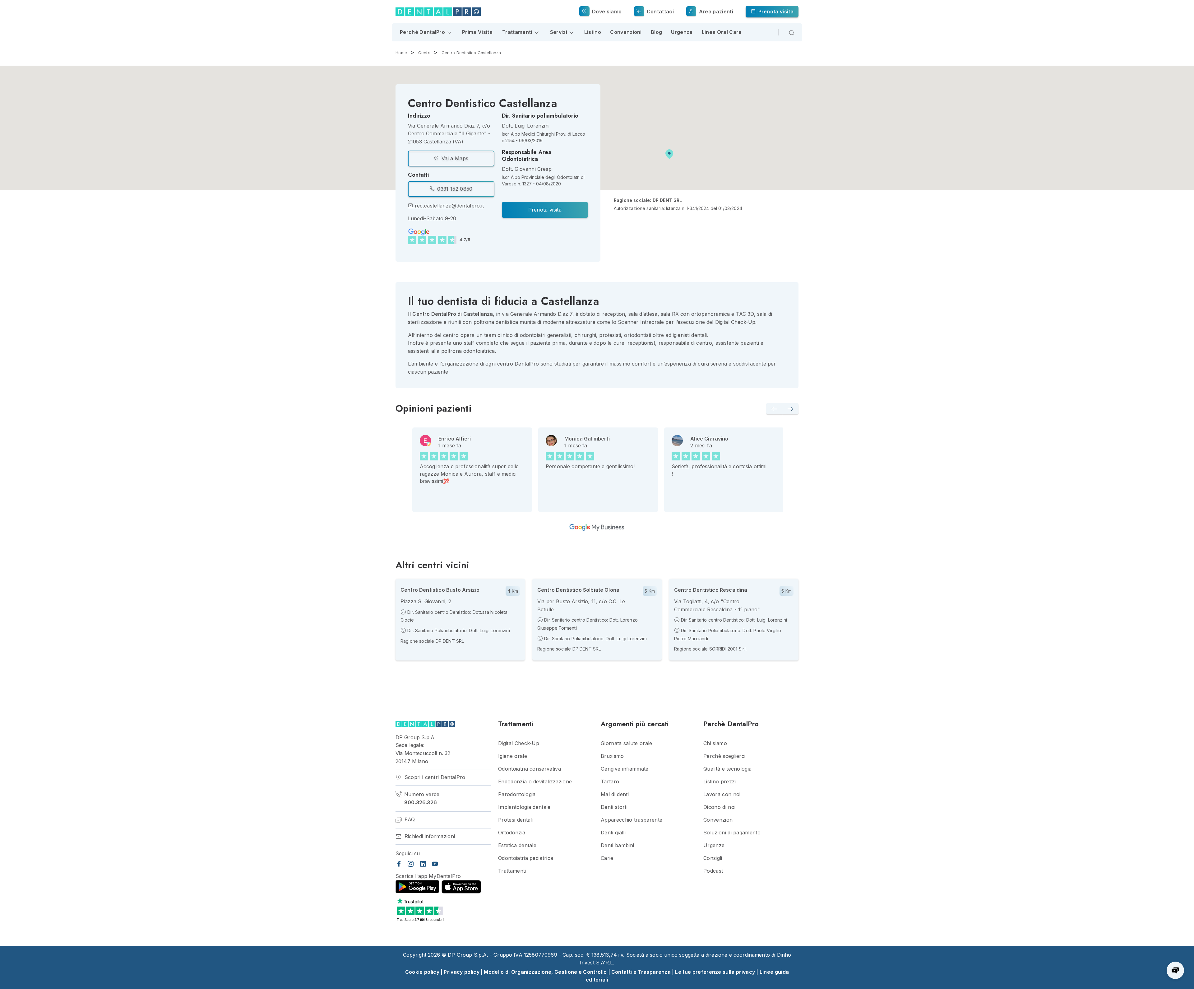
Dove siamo (606, 11)
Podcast (713, 871)
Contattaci (660, 11)
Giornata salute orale (626, 743)
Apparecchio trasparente (631, 820)
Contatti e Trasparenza (641, 972)
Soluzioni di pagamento (732, 833)
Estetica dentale (517, 845)
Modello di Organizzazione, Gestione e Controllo (545, 972)
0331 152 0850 (454, 189)
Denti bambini (617, 845)
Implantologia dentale (524, 807)
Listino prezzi (719, 782)
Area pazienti (715, 11)
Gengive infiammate (625, 769)
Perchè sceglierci (724, 756)
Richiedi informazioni (429, 836)
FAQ (409, 820)
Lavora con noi (721, 794)
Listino (592, 32)
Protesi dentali (515, 820)
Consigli (712, 858)
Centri (424, 52)
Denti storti (614, 807)
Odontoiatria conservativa (529, 769)
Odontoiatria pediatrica (525, 858)
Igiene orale (512, 756)
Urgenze (681, 32)
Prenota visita (775, 11)
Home (401, 52)
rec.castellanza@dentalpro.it (448, 206)
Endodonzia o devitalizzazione (535, 782)
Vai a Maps (454, 158)
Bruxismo (612, 756)
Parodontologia (516, 794)
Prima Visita (477, 32)
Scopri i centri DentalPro (434, 777)
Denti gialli (613, 833)
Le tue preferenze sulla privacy (715, 972)
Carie (607, 858)
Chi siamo (715, 743)
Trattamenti (512, 871)
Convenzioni (626, 32)
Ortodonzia (511, 833)
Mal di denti (615, 794)
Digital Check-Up (518, 743)
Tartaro (610, 782)
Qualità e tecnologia (727, 769)
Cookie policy (422, 972)
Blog (656, 32)
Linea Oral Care (722, 32)
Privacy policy (461, 972)
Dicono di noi (719, 807)
